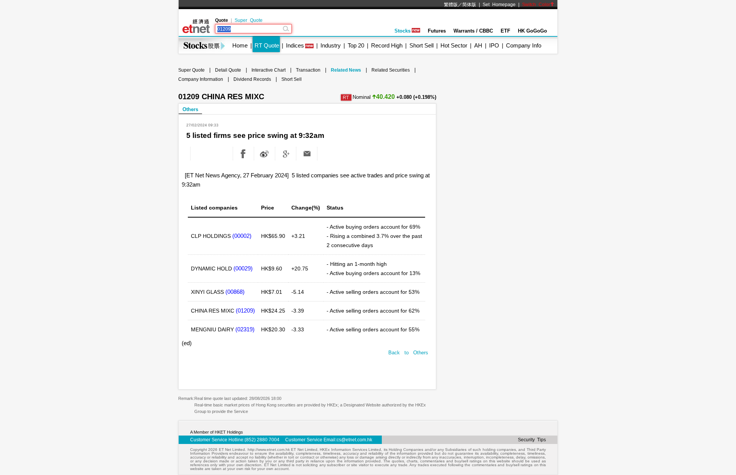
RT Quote (267, 45)
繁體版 (451, 4)
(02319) (245, 329)
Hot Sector (453, 45)
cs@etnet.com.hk (354, 439)
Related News (346, 70)
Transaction (308, 70)
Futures (437, 31)
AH (478, 45)
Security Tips (532, 439)
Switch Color (536, 4)
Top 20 (356, 45)
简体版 (469, 4)
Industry (330, 45)
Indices (295, 45)
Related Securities (390, 70)
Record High (386, 45)
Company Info (523, 45)
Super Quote (249, 20)
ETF (505, 31)
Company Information (200, 79)
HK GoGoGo (532, 31)
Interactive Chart (268, 70)
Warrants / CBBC (473, 31)
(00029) (243, 268)
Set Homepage (499, 4)
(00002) (241, 236)
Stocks (402, 31)
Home (240, 45)
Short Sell (421, 45)
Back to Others (408, 352)
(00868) (235, 291)
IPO (494, 45)
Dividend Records (252, 79)
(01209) (245, 310)
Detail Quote (228, 70)
